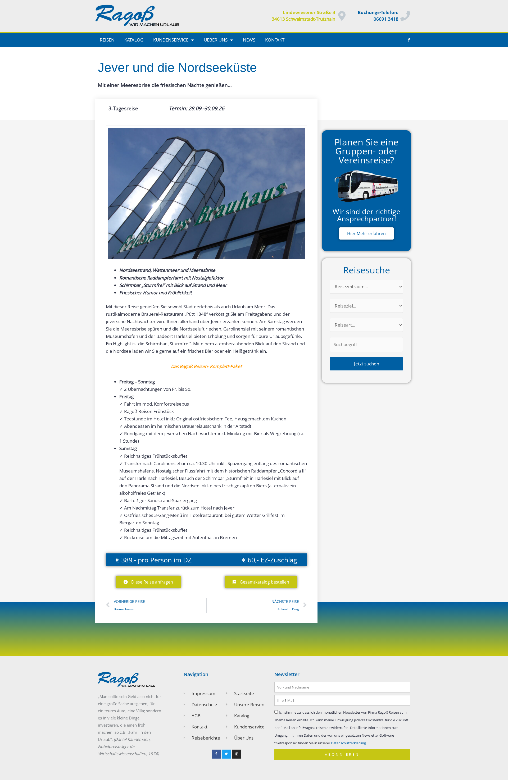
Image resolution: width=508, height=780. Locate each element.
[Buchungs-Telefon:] (405, 16)
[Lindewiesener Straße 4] (342, 16)
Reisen (107, 40)
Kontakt (274, 40)
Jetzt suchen (366, 364)
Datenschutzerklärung (348, 743)
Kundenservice (170, 40)
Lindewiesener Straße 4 (309, 12)
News (249, 40)
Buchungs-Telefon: (378, 12)
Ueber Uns (216, 40)
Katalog (133, 40)
